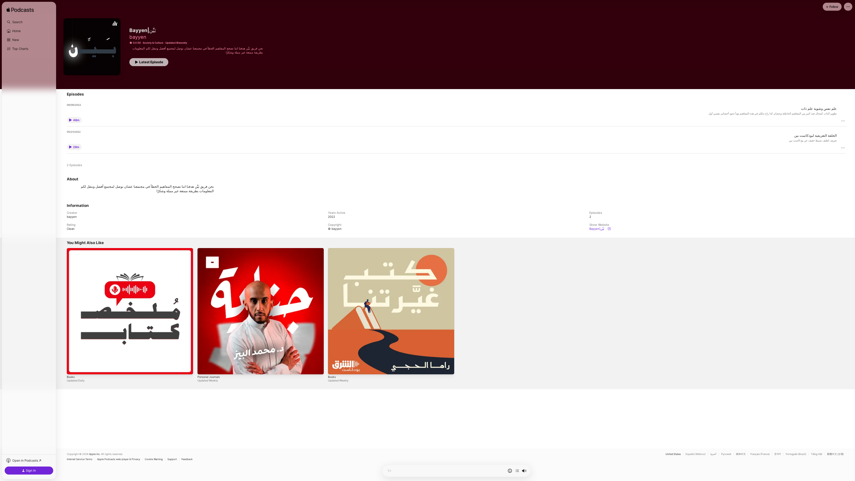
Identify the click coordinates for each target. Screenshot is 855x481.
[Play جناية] (203, 368)
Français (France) (760, 454)
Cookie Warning (154, 459)
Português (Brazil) (796, 454)
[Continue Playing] (517, 471)
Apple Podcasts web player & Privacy (118, 459)
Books (71, 250)
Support (172, 459)
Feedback (187, 459)
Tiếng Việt (816, 454)
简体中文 (741, 454)
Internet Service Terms (79, 459)
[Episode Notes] (510, 471)
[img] (20, 10)
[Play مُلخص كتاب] (72, 368)
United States (673, 454)
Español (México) (696, 454)
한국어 (777, 454)
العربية (713, 454)
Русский (726, 454)
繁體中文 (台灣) (835, 454)
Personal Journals (209, 250)
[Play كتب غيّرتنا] (333, 368)
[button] (29, 22)
